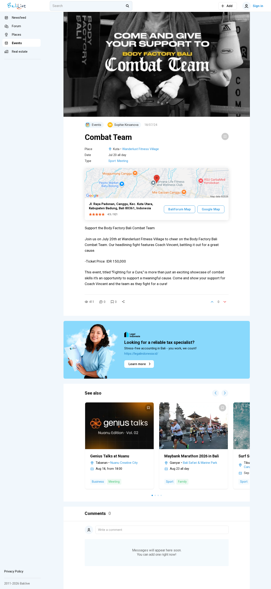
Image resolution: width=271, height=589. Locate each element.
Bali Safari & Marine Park (200, 463)
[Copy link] (123, 302)
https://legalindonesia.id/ (141, 354)
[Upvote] (212, 302)
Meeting (122, 161)
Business (98, 481)
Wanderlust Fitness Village (140, 149)
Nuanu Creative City (124, 463)
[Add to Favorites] (225, 136)
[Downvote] (225, 302)
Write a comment (110, 530)
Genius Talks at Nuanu (109, 456)
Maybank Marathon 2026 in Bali (191, 456)
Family (182, 481)
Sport (112, 161)
